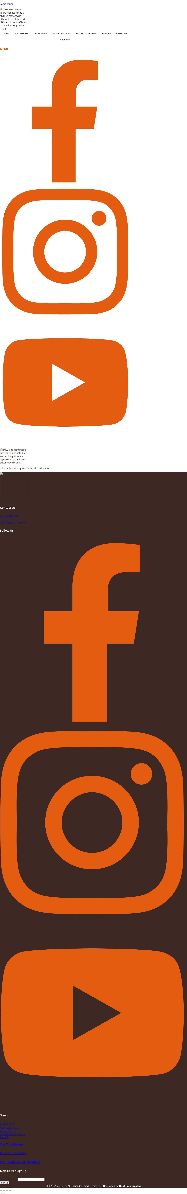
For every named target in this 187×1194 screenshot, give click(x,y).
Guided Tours (40, 33)
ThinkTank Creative (130, 1186)
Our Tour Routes (11, 1144)
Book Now (65, 40)
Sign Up (4, 1183)
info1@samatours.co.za (13, 522)
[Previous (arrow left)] (1, 1193)
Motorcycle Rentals (86, 33)
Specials (4, 1137)
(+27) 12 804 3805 (9, 516)
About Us (106, 33)
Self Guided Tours (61, 33)
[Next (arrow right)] (4, 1193)
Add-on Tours (7, 1131)
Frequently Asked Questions (20, 1162)
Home (6, 33)
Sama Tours (6, 4)
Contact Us (121, 33)
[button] (21, 33)
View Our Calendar (13, 1153)
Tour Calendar (20, 33)
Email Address (9, 1179)
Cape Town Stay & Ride (12, 1134)
